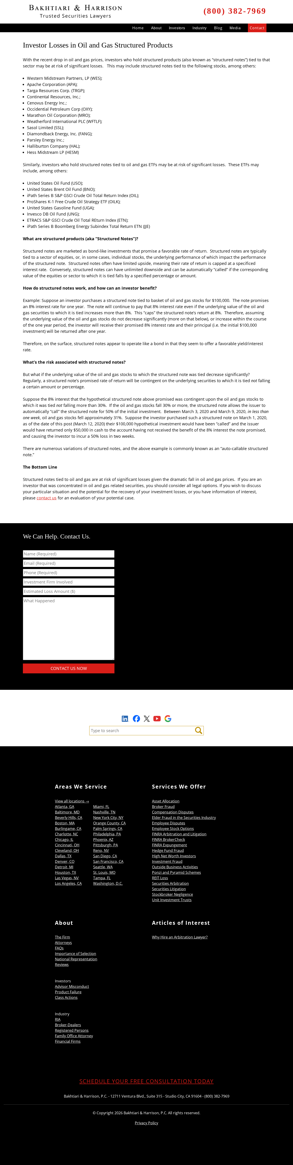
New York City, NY (108, 817)
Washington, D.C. (108, 883)
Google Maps (167, 718)
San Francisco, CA (108, 861)
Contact (257, 27)
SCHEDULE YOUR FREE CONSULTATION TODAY (146, 1081)
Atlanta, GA (64, 806)
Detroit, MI (64, 866)
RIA (57, 1019)
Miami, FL (101, 806)
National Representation (76, 959)
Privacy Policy (146, 1122)
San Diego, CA (105, 855)
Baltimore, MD (67, 812)
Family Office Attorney (74, 1035)
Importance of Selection (75, 953)
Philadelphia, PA (107, 834)
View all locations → (72, 801)
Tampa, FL (102, 877)
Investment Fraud (167, 861)
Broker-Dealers (68, 1024)
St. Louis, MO (104, 872)
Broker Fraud (163, 806)
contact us (47, 498)
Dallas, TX (63, 855)
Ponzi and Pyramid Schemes (176, 872)
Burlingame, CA (68, 828)
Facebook (136, 718)
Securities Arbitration (170, 883)
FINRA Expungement (169, 845)
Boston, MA (65, 823)
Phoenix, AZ (103, 839)
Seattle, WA (103, 866)
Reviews (62, 964)
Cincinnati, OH (67, 845)
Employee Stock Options (173, 828)
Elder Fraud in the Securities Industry (184, 817)
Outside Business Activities (175, 866)
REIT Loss (160, 877)
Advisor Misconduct (72, 986)
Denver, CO (64, 861)
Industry (200, 28)
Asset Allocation (165, 801)
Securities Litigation (169, 888)
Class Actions (66, 997)
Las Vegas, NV (67, 877)
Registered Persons (72, 1030)
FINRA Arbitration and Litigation (179, 834)
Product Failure (68, 991)
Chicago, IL (64, 839)
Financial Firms (68, 1041)
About (156, 28)
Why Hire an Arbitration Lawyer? (180, 937)
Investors (177, 28)
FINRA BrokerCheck (168, 839)
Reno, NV (101, 850)
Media (235, 28)
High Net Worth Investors (174, 855)
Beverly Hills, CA (68, 817)
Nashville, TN (104, 812)
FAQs (59, 948)
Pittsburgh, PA (105, 845)
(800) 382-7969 (234, 11)
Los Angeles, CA (68, 883)
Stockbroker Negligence (172, 894)
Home (138, 27)
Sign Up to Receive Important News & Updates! (146, 708)
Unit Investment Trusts (172, 899)
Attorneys (63, 942)
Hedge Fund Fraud (168, 850)
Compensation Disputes (173, 812)
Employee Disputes (168, 823)
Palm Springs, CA (107, 828)
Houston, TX (65, 872)
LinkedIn (125, 719)
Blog (218, 27)
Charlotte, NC (66, 834)
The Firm (62, 937)
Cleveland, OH (67, 850)
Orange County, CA (109, 823)
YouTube (157, 718)
